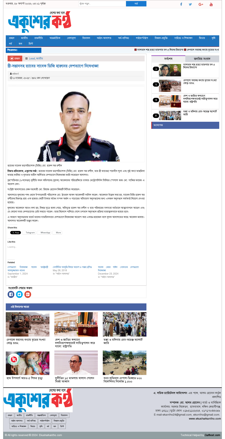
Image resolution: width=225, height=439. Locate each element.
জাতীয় (24, 38)
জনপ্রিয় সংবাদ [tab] (202, 59)
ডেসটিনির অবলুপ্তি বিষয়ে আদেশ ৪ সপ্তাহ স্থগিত (72, 267)
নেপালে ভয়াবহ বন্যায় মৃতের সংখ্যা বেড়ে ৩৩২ (26, 341)
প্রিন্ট (31, 43)
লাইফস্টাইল (142, 38)
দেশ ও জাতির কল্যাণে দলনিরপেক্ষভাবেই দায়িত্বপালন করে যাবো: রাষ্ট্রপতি (75, 343)
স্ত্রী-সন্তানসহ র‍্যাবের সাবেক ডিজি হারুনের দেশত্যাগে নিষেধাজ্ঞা (53, 66)
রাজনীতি (38, 38)
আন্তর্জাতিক (55, 38)
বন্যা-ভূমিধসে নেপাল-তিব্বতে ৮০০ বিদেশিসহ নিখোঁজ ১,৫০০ (123, 379)
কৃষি (213, 38)
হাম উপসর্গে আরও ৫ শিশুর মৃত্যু (25, 378)
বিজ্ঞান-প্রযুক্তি (161, 38)
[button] (76, 123)
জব (20, 43)
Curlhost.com (212, 435)
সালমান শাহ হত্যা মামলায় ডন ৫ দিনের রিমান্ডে (154, 49)
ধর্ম (10, 43)
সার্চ (136, 3)
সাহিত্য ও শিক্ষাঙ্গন (183, 38)
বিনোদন (86, 38)
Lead (32, 58)
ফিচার (202, 38)
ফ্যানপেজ (158, 125)
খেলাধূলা (71, 38)
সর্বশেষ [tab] (168, 59)
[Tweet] (19, 294)
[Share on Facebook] (11, 294)
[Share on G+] (27, 294)
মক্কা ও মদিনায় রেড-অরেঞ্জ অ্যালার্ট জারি (123, 341)
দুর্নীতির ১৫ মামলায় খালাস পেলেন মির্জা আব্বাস (74, 379)
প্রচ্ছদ (11, 38)
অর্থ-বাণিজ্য (123, 38)
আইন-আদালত (104, 38)
